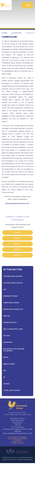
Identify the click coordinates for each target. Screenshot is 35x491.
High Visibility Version (17, 437)
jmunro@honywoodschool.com (17, 203)
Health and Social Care (13, 329)
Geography (8, 342)
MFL (4, 370)
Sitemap (18, 440)
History (6, 335)
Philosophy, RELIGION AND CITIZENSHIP (13, 350)
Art (4, 289)
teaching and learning (12, 276)
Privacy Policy (17, 441)
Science (6, 384)
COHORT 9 (17, 244)
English (6, 316)
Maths (5, 357)
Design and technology (13, 309)
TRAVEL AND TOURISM (11, 390)
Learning (16, 33)
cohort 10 (17, 249)
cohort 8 (17, 238)
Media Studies (9, 364)
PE (4, 377)
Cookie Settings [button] (17, 443)
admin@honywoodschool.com (20, 433)
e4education (26, 414)
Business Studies (10, 296)
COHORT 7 (17, 232)
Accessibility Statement (17, 438)
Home (5, 33)
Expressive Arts (10, 322)
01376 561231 (19, 427)
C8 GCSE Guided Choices (13, 283)
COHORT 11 (17, 255)
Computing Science (11, 302)
